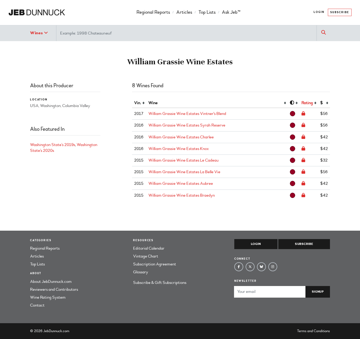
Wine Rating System (48, 297)
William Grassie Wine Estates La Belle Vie (184, 172)
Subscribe (339, 12)
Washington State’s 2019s (52, 144)
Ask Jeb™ (231, 12)
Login (319, 12)
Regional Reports (153, 12)
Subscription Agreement (154, 264)
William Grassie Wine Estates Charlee (181, 137)
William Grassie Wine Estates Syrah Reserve (186, 125)
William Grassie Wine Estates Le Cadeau (183, 160)
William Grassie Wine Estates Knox (178, 148)
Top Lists (207, 12)
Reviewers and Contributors (54, 289)
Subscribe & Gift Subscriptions (159, 282)
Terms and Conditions (313, 331)
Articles (184, 12)
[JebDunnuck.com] (36, 12)
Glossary (140, 272)
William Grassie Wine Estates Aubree (180, 183)
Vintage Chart (145, 256)
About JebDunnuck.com (51, 281)
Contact (37, 305)
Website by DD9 (84, 331)
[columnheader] (139, 103)
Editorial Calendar (148, 248)
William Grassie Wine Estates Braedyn (181, 195)
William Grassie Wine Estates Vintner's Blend (187, 113)
